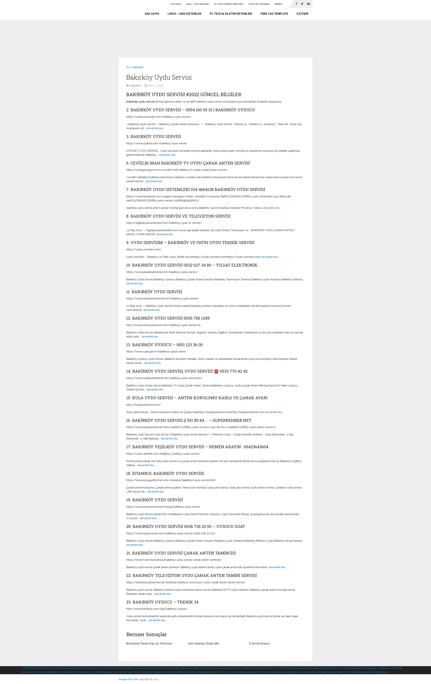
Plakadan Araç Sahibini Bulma (369, 672)
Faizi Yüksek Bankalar (140, 672)
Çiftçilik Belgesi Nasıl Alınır (333, 672)
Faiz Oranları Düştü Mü (203, 643)
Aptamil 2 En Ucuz (331, 668)
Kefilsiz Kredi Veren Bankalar (171, 672)
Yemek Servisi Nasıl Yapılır (60, 668)
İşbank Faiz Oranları (167, 668)
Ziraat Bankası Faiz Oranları (360, 668)
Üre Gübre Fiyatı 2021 (77, 672)
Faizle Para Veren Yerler (225, 668)
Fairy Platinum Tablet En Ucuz (209, 672)
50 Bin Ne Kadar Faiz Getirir (109, 672)
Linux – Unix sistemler (197, 4)
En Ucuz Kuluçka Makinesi (46, 672)
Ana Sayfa (175, 4)
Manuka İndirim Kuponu (195, 668)
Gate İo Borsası (144, 668)
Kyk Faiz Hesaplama (269, 672)
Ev (127, 67)
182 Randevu (291, 672)
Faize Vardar (308, 672)
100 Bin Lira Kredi (32, 668)
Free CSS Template (259, 4)
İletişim (278, 4)
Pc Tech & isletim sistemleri (228, 4)
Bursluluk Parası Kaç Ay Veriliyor (149, 643)
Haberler (137, 67)
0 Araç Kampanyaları (242, 672)
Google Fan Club (128, 679)
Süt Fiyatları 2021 (88, 668)
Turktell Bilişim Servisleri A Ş (258, 668)
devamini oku (154, 128)
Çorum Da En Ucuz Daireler (117, 668)
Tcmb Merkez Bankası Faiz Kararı (297, 668)
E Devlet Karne (259, 643)
